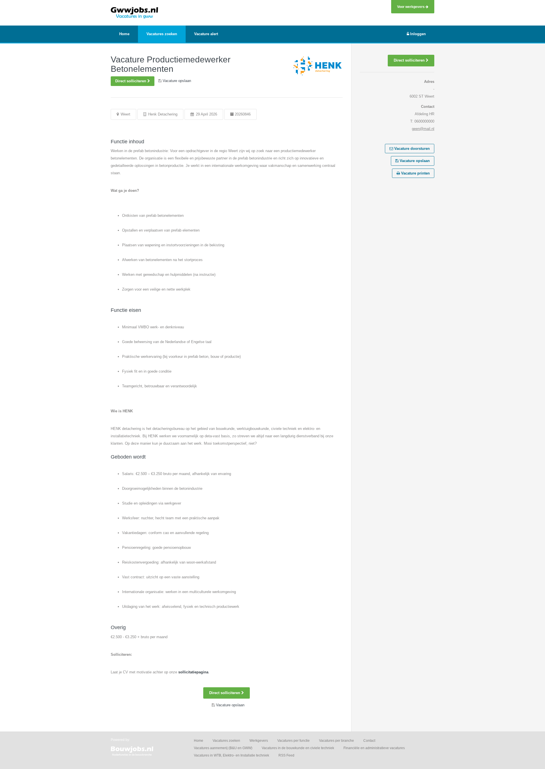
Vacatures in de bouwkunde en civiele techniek (298, 748)
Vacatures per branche (336, 741)
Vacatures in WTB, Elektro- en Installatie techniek (231, 755)
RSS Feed (286, 755)
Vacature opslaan (414, 161)
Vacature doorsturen (411, 148)
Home (198, 741)
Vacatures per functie (293, 741)
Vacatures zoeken (226, 741)
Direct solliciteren (131, 81)
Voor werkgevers (411, 7)
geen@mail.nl (423, 129)
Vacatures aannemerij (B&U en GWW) (223, 748)
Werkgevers (259, 741)
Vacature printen (415, 173)
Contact (369, 741)
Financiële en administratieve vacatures (374, 748)
